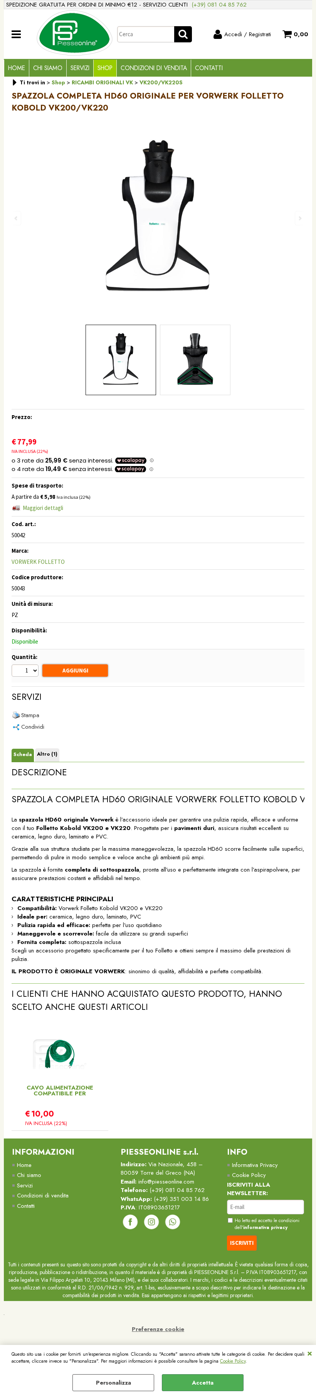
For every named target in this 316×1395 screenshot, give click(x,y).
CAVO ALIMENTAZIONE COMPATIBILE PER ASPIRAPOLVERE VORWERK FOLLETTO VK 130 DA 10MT (60, 1091)
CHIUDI (309, 1352)
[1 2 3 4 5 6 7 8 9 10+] (26, 671)
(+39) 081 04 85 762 (219, 4)
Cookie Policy (232, 1361)
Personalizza (113, 1382)
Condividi (32, 727)
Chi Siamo (47, 68)
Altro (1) (47, 754)
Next (299, 218)
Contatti (209, 68)
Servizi (80, 68)
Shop (105, 68)
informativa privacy (265, 1227)
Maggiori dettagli (43, 507)
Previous (17, 218)
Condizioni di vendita (154, 68)
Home (16, 68)
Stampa (30, 715)
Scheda (22, 754)
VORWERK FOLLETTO (38, 561)
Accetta (202, 1382)
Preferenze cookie (158, 1329)
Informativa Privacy (255, 1165)
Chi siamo (29, 1175)
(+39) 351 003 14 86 (181, 1199)
